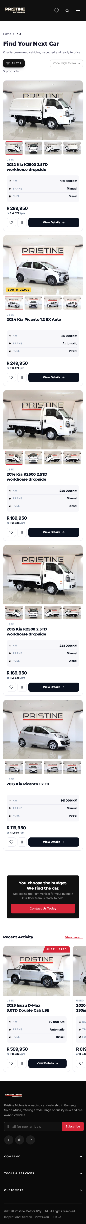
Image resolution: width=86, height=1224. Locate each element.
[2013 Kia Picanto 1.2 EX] (43, 729)
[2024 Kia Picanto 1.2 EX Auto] (43, 265)
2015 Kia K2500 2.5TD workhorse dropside (27, 631)
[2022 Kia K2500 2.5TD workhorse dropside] (43, 110)
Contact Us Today (43, 908)
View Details (51, 222)
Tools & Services (19, 1173)
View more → (74, 937)
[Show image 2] (33, 148)
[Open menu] (78, 10)
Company (12, 1156)
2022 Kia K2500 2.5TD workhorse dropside (27, 167)
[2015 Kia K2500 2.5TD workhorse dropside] (43, 574)
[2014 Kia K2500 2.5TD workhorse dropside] (43, 419)
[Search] (67, 10)
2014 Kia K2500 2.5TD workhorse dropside (27, 476)
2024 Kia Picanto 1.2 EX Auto (34, 319)
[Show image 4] (72, 148)
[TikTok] (30, 1139)
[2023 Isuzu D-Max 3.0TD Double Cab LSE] (36, 971)
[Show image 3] (53, 148)
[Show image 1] (14, 148)
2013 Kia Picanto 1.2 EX (28, 784)
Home (7, 33)
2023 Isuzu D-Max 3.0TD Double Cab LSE (28, 1007)
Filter (17, 63)
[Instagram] (19, 1139)
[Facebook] (8, 1139)
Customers (14, 1190)
